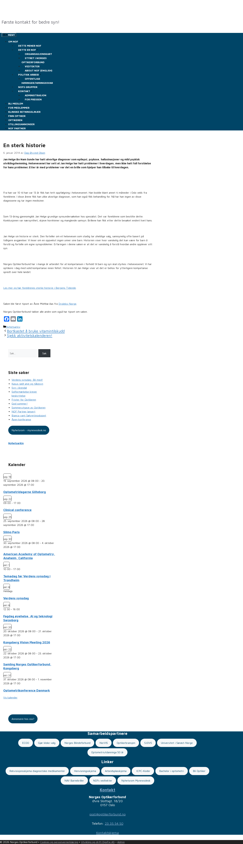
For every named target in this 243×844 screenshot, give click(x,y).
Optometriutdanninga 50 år (107, 752)
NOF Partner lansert (23, 411)
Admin (121, 842)
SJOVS (148, 742)
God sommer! (20, 403)
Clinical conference (17, 510)
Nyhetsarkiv (13, 326)
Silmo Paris (11, 532)
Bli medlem (15, 103)
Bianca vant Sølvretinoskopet (29, 415)
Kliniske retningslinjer (24, 111)
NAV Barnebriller (74, 780)
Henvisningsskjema (85, 770)
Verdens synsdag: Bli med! (27, 379)
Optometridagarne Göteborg (24, 492)
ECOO (25, 742)
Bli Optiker (199, 770)
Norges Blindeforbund (77, 742)
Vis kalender (10, 697)
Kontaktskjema (107, 833)
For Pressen (33, 99)
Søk (44, 353)
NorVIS (104, 742)
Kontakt (107, 789)
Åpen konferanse (21, 419)
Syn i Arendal (19, 387)
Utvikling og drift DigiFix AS (98, 842)
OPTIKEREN (15, 120)
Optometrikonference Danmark (26, 690)
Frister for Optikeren (24, 399)
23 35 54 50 (114, 823)
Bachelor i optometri (171, 770)
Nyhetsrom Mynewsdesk (135, 780)
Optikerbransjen (126, 742)
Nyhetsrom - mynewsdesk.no (29, 430)
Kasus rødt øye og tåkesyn (27, 383)
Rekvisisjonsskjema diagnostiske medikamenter (37, 770)
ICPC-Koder (143, 770)
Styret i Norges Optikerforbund (34, 60)
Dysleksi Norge (67, 303)
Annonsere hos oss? (23, 718)
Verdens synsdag (16, 598)
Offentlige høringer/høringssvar (37, 80)
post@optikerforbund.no (107, 814)
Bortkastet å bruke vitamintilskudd (36, 331)
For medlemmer (18, 107)
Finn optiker (16, 116)
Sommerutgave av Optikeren (28, 407)
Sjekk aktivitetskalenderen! (29, 335)
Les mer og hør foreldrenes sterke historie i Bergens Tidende (39, 287)
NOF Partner (17, 128)
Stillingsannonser (21, 124)
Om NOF (13, 41)
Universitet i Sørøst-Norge (177, 742)
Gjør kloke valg (46, 742)
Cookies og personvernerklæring (59, 842)
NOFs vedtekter (102, 780)
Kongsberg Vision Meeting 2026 (26, 642)
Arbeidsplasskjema (115, 770)
